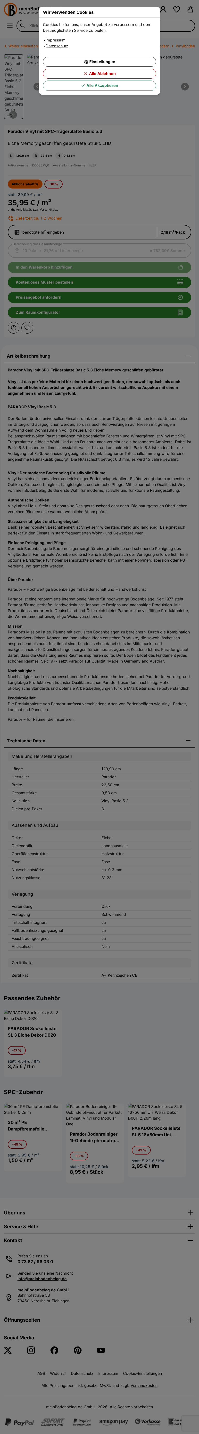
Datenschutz (57, 45)
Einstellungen (102, 61)
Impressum (56, 40)
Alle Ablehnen (102, 73)
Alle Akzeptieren (102, 85)
